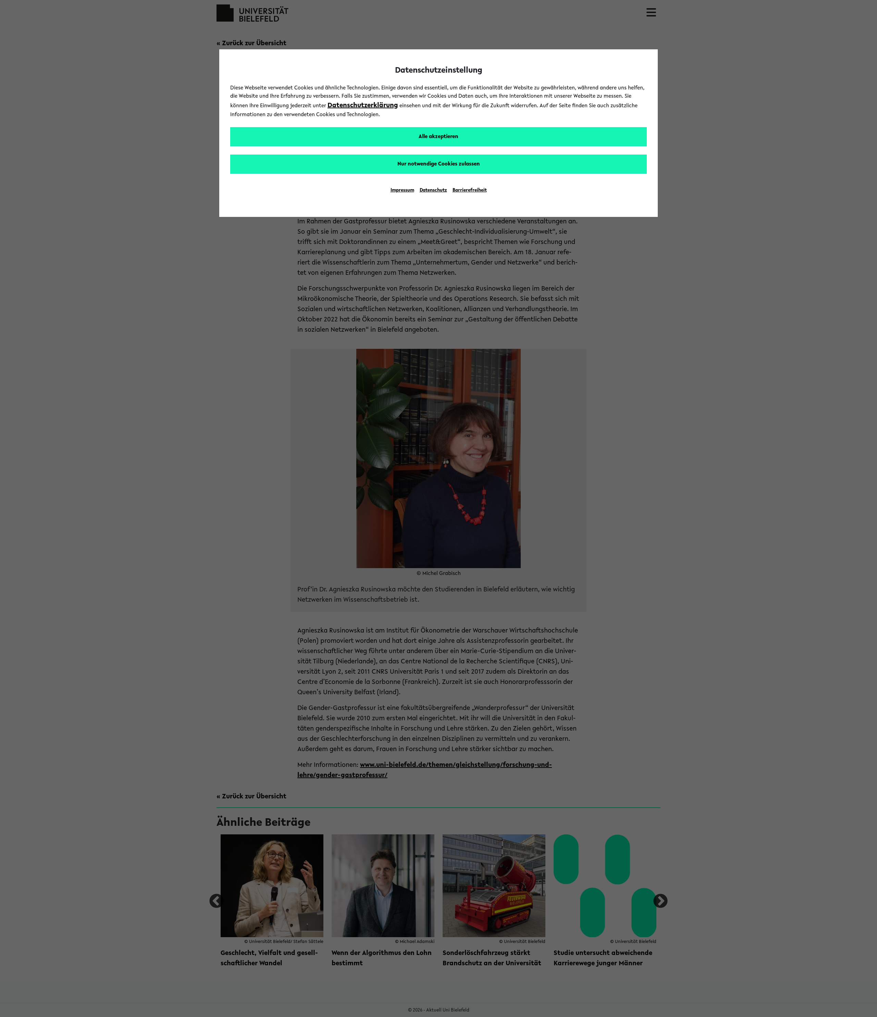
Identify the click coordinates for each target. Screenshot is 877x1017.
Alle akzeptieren (438, 136)
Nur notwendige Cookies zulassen (438, 164)
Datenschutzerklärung (363, 105)
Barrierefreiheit (470, 190)
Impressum (402, 190)
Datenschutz (433, 190)
